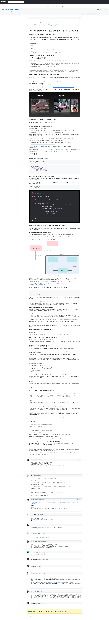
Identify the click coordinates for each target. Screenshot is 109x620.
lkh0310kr (33, 603)
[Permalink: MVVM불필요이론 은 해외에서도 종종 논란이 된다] (28, 74)
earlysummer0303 (34, 552)
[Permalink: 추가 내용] (28, 421)
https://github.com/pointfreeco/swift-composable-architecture (55, 406)
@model (58, 469)
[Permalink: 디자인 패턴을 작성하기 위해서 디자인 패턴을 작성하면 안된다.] (28, 287)
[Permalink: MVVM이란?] (28, 154)
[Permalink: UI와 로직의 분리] (28, 332)
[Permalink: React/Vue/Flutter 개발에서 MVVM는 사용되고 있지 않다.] (28, 307)
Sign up (106, 1)
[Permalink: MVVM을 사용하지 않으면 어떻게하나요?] (28, 329)
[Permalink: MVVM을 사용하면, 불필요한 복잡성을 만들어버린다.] (28, 232)
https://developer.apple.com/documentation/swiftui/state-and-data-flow (44, 275)
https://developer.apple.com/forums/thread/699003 (53, 81)
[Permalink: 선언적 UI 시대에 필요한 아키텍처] (28, 346)
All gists (26, 1)
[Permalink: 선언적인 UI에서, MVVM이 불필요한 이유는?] (28, 34)
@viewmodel (47, 469)
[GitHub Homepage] (30, 617)
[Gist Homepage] (4, 2)
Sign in (101, 1)
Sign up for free (31, 611)
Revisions (10, 13)
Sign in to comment (63, 611)
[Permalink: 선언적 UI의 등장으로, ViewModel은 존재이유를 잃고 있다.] (28, 225)
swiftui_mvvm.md (15, 9)
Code (5, 13)
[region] (54, 238)
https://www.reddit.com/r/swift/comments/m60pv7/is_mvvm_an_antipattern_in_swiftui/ (47, 84)
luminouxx (33, 514)
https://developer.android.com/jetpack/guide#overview (43, 143)
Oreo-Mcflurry (34, 559)
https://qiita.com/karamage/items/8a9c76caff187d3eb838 (44, 25)
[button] (98, 14)
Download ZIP (104, 13)
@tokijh (32, 505)
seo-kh (32, 573)
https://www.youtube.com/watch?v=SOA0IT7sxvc (63, 87)
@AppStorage (55, 579)
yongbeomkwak (34, 541)
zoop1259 (33, 533)
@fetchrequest (49, 579)
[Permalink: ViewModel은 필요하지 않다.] (28, 58)
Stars (18, 13)
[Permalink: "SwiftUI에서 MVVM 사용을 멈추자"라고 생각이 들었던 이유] (28, 30)
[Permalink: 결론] (28, 388)
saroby (32, 566)
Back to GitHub (31, 1)
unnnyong (6, 9)
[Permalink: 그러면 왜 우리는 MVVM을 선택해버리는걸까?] (28, 120)
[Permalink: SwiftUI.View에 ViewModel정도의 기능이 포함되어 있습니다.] (28, 176)
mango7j (32, 591)
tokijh (32, 475)
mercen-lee (33, 525)
